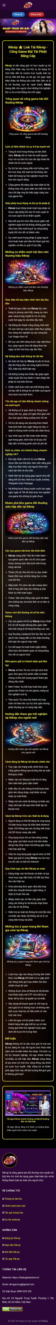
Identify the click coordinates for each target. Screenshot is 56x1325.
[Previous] (5, 1112)
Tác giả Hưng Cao (14, 1212)
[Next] (50, 1112)
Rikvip (45, 1321)
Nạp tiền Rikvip (12, 1245)
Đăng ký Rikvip (12, 1238)
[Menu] (4, 5)
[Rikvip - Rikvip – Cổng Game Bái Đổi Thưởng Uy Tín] (28, 5)
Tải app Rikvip (12, 1258)
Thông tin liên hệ (13, 1198)
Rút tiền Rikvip (12, 1252)
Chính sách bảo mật (15, 1205)
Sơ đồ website (12, 1219)
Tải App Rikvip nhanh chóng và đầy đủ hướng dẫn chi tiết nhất (28, 1120)
